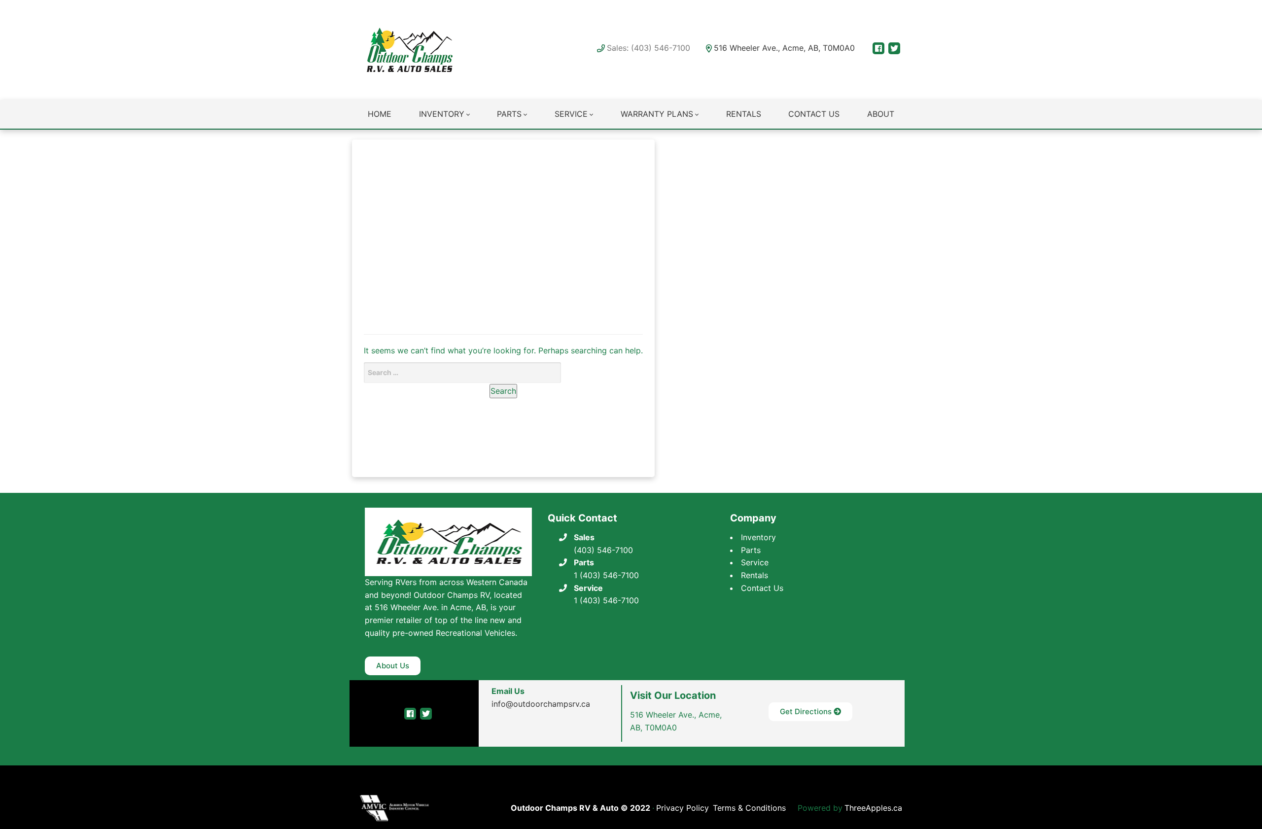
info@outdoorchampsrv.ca (540, 704)
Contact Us (814, 114)
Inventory (441, 114)
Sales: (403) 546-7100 (648, 48)
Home (379, 114)
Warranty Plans (657, 114)
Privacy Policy (682, 808)
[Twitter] (894, 48)
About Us (392, 665)
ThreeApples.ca (873, 808)
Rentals (743, 114)
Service (571, 114)
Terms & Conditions (749, 808)
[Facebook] (878, 48)
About (880, 114)
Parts (509, 114)
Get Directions (807, 711)
